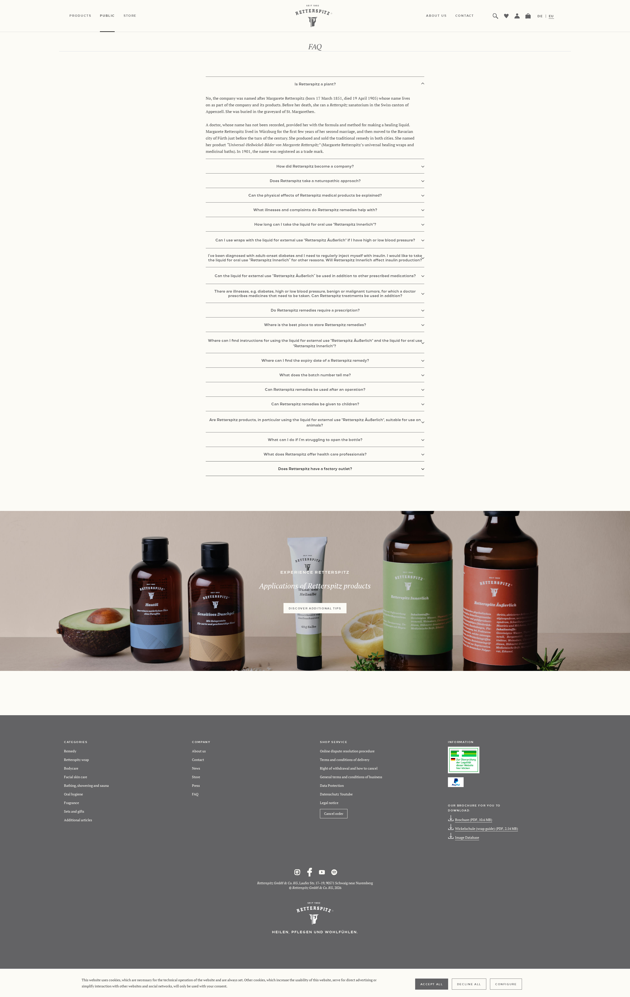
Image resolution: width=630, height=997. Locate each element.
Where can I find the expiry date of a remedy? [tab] (315, 360)
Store (196, 777)
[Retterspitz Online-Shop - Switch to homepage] (315, 16)
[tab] (315, 468)
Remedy (70, 751)
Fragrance (71, 802)
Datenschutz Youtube (336, 794)
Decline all (469, 984)
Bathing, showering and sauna (86, 785)
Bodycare (71, 768)
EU (551, 16)
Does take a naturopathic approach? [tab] (315, 180)
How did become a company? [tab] (315, 166)
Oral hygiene (73, 794)
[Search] (495, 16)
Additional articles (78, 820)
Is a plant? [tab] (315, 84)
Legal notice (329, 802)
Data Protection (332, 785)
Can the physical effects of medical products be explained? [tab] (315, 195)
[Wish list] (506, 16)
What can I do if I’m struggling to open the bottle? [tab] (315, 439)
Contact (198, 759)
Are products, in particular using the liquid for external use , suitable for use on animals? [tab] (315, 422)
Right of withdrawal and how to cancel (349, 768)
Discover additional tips (315, 608)
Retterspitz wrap (76, 759)
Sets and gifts (74, 811)
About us (199, 751)
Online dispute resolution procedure (347, 751)
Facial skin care (75, 777)
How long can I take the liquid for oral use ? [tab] (315, 224)
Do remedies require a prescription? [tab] (315, 310)
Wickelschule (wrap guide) (486, 828)
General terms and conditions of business (351, 777)
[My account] (517, 16)
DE (540, 16)
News (196, 768)
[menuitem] (84, 16)
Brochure (473, 819)
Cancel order (333, 813)
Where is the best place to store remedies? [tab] (315, 324)
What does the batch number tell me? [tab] (315, 375)
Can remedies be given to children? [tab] (315, 404)
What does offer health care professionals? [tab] (315, 454)
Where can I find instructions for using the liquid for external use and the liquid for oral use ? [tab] (315, 342)
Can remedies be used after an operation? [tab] (315, 389)
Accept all (431, 984)
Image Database (467, 837)
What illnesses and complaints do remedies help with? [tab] (315, 209)
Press (196, 785)
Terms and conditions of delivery (344, 759)
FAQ (195, 794)
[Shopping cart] (528, 16)
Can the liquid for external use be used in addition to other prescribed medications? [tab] (315, 275)
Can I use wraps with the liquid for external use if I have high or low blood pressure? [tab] (315, 240)
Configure (506, 984)
